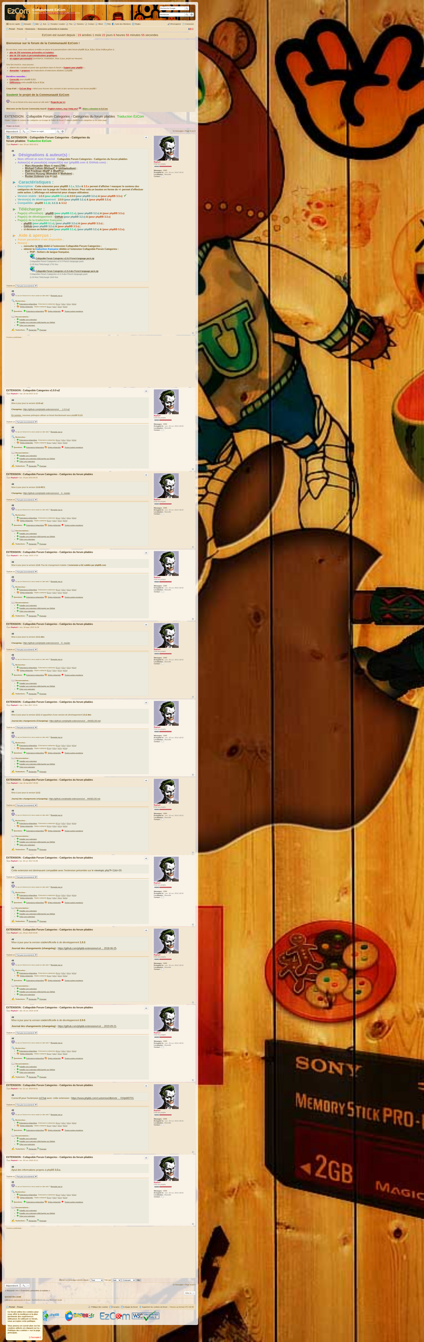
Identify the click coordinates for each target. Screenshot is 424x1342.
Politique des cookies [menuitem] (99, 1307)
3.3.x (69, 304)
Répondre (11, 131)
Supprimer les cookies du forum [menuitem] (154, 1307)
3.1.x (58, 304)
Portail (12, 29)
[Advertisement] (100, 363)
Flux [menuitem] (71, 24)
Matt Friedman (33, 171)
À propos (116, 1307)
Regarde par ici (56, 295)
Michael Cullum (34, 168)
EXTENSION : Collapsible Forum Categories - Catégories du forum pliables (60, 116)
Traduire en (10, 286)
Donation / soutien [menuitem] (58, 24)
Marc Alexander (34, 165)
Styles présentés (26, 307)
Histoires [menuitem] (80, 24)
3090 (165, 170)
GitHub (59, 216)
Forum (20, 1307)
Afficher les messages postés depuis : (74, 1280)
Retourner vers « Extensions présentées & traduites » (28, 1291)
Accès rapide (14, 24)
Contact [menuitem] (91, 24)
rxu (47, 176)
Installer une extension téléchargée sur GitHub (37, 322)
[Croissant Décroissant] (129, 1280)
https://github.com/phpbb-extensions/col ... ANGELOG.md (75, 721)
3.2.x (63, 304)
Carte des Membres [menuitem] (123, 24)
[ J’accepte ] (35, 1337)
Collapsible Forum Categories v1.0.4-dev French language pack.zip (67, 271)
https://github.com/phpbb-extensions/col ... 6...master (46, 493)
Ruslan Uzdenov (34, 176)
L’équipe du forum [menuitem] (131, 1307)
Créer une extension (27, 325)
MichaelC (49, 168)
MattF (46, 171)
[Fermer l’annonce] (193, 42)
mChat (42, 1098)
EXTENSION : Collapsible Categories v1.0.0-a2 (33, 390)
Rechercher (186, 15)
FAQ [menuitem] (109, 24)
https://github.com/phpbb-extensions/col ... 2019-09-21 (87, 1026)
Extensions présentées (28, 304)
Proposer (42, 330)
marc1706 (59, 165)
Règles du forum (13, 126)
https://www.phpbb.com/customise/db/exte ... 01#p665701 (102, 1098)
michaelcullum (66, 168)
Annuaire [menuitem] (27, 24)
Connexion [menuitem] (189, 24)
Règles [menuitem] (138, 24)
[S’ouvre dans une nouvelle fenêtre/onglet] (53, 1320)
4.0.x (74, 304)
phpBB (50, 213)
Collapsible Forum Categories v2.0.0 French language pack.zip (65, 258)
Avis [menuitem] (44, 24)
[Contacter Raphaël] (162, 176)
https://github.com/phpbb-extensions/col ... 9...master (46, 643)
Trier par (108, 1280)
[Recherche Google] (186, 8)
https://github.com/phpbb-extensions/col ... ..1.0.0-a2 (46, 409)
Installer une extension (28, 319)
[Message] (7, 144)
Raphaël (157, 162)
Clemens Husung (35, 173)
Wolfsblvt (51, 173)
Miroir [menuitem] (100, 24)
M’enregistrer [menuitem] (175, 24)
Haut (193, 333)
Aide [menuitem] (37, 24)
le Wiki (39, 246)
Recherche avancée (191, 15)
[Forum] (18, 12)
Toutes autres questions (74, 311)
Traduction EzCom (130, 116)
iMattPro (58, 171)
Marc (47, 165)
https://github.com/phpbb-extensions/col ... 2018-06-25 (87, 948)
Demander (33, 330)
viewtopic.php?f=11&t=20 (107, 870)
